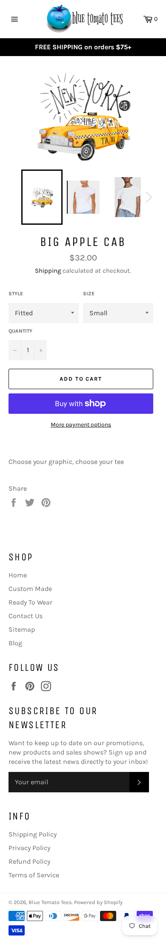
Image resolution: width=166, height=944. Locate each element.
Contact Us (26, 616)
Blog (15, 643)
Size (88, 294)
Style (16, 294)
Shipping (48, 270)
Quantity (20, 331)
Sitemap (22, 629)
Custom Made (30, 589)
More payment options (81, 424)
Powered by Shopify (98, 902)
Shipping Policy (33, 834)
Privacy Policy (29, 848)
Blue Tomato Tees (50, 902)
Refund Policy (29, 861)
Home (18, 575)
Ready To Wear (30, 602)
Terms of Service (34, 875)
